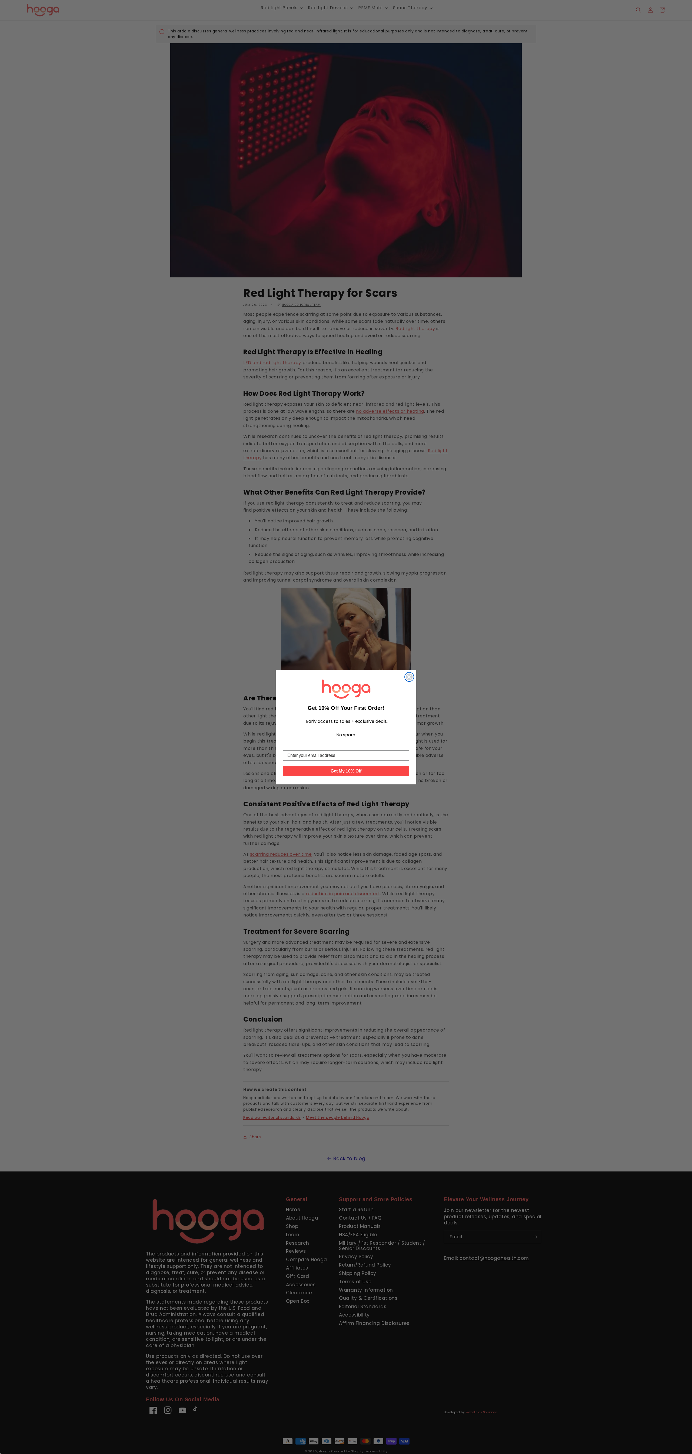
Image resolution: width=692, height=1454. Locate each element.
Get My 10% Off (346, 771)
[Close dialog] (409, 677)
